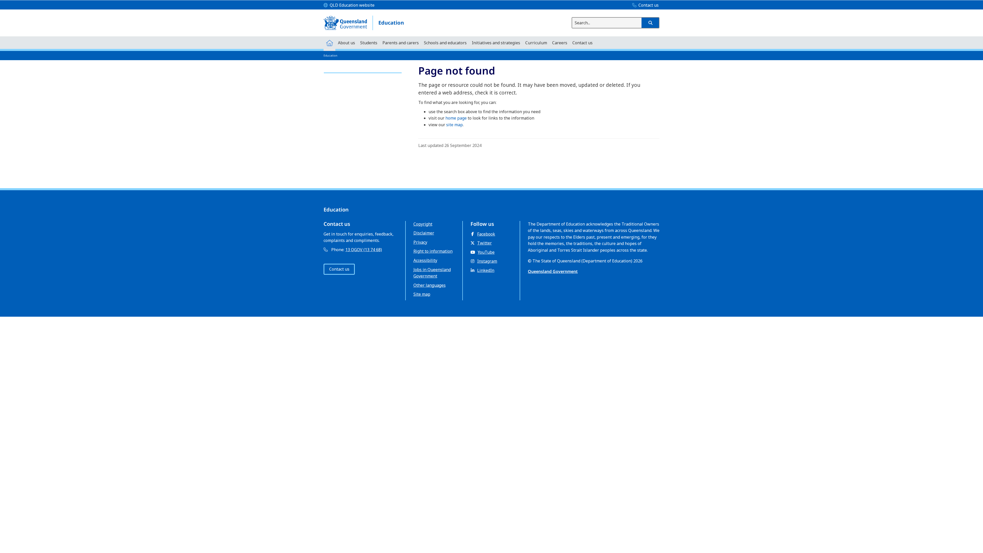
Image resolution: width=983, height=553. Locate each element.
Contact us (339, 269)
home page (456, 118)
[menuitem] (329, 42)
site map (454, 124)
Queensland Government (553, 271)
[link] (363, 70)
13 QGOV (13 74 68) (363, 249)
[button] (650, 23)
